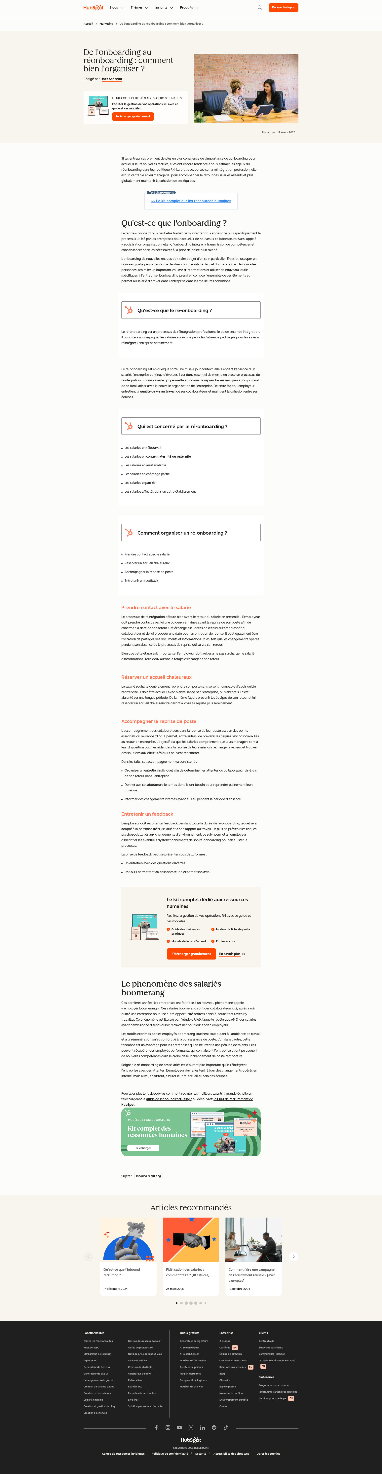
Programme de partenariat (274, 1385)
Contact (223, 1406)
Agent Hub (90, 1360)
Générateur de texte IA (97, 1367)
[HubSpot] (191, 1440)
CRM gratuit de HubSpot (97, 1354)
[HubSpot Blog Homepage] (93, 7)
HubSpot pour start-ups (276, 1398)
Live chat (133, 1399)
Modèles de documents (193, 1360)
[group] (128, 1257)
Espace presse (227, 1386)
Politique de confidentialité (170, 1453)
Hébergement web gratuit (99, 1380)
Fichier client (135, 1380)
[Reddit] (214, 1428)
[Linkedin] (202, 1428)
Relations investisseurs (235, 1367)
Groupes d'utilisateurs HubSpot (277, 1363)
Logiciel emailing (93, 1399)
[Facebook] (156, 1428)
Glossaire (224, 1380)
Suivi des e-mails (137, 1360)
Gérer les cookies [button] (268, 1453)
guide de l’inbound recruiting (168, 1099)
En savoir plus (230, 954)
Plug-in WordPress (190, 1373)
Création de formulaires (97, 1393)
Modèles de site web (192, 1386)
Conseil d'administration (233, 1360)
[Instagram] (168, 1428)
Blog (222, 1373)
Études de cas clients (271, 1347)
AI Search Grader (189, 1347)
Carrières (228, 1347)
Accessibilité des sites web (231, 1453)
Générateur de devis (140, 1373)
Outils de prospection (140, 1347)
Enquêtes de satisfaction (142, 1393)
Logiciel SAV (135, 1386)
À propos (224, 1341)
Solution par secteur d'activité (145, 1406)
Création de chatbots (140, 1367)
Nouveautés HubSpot (231, 1393)
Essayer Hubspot (283, 7)
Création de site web (95, 1413)
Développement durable (233, 1399)
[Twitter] (191, 1428)
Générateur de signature (194, 1341)
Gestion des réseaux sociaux (144, 1341)
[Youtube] (179, 1428)
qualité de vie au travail (157, 391)
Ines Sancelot (112, 79)
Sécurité (200, 1453)
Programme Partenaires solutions (278, 1391)
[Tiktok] (225, 1428)
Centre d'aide (266, 1341)
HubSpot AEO (91, 1347)
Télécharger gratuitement (133, 116)
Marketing (106, 23)
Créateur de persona (192, 1367)
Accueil (88, 23)
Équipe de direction (230, 1354)
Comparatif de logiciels (193, 1380)
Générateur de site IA (96, 1373)
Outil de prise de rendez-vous (145, 1354)
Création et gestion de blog (99, 1406)
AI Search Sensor (189, 1354)
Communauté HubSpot (272, 1354)
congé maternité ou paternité (168, 456)
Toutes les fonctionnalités (98, 1341)
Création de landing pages (99, 1386)
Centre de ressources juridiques (123, 1453)
